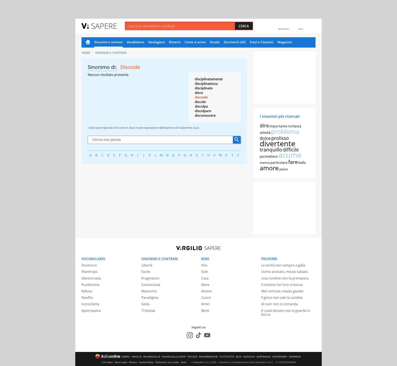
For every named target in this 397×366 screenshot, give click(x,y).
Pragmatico (150, 278)
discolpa (201, 106)
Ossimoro (89, 265)
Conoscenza (150, 284)
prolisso (280, 138)
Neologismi (156, 42)
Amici (205, 304)
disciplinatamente (209, 79)
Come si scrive (195, 42)
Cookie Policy (146, 362)
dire (264, 125)
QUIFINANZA (264, 357)
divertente (277, 143)
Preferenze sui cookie (167, 362)
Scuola (215, 42)
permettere (269, 156)
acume (289, 155)
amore (269, 168)
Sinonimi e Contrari (111, 53)
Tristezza (148, 310)
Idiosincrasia (91, 278)
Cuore (206, 297)
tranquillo (271, 149)
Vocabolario (135, 42)
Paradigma (149, 297)
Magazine (284, 42)
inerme (265, 163)
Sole (204, 271)
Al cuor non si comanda (279, 304)
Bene (205, 310)
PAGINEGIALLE (151, 357)
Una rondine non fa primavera (285, 278)
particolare (279, 162)
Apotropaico (91, 310)
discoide (201, 97)
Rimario (175, 42)
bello (302, 162)
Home (88, 42)
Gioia (145, 304)
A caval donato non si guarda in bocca (285, 312)
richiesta (294, 126)
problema (285, 131)
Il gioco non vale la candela (282, 297)
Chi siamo (107, 362)
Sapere (104, 25)
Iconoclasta (90, 304)
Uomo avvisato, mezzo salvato (284, 271)
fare (293, 161)
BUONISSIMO (280, 357)
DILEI (239, 357)
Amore (206, 291)
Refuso (86, 291)
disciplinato (204, 88)
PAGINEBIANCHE (208, 357)
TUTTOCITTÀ (226, 357)
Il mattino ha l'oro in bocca (282, 284)
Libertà (146, 265)
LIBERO (125, 357)
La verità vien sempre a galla (283, 265)
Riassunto (149, 291)
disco (199, 92)
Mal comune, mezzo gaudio (282, 291)
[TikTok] (198, 335)
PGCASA (192, 357)
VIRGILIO (137, 357)
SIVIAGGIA (249, 357)
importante (278, 126)
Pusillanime (90, 284)
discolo (200, 102)
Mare (205, 284)
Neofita (87, 297)
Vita (204, 265)
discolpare (203, 111)
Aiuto (184, 362)
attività (265, 132)
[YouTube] (207, 335)
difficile (291, 149)
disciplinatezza (206, 83)
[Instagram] (189, 335)
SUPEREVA (295, 357)
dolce (265, 138)
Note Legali (121, 362)
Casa (205, 278)
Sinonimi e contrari (108, 42)
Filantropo (89, 271)
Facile (145, 271)
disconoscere (205, 115)
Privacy (133, 362)
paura (283, 169)
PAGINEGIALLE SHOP (174, 357)
